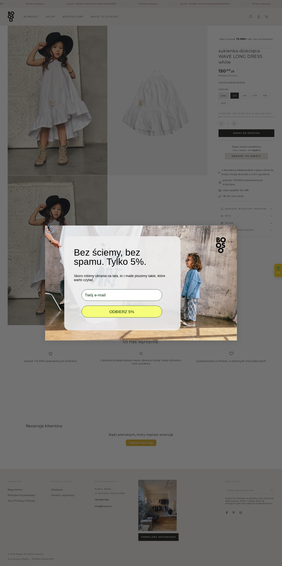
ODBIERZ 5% (121, 311)
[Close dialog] (49, 229)
